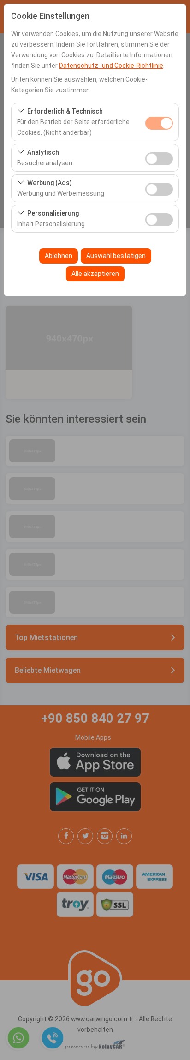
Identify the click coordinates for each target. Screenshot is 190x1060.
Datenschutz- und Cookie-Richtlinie (111, 65)
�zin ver (159, 158)
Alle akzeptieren (95, 273)
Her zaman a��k (159, 123)
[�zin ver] (159, 157)
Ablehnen (58, 255)
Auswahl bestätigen (116, 255)
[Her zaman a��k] (159, 122)
